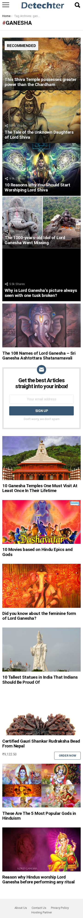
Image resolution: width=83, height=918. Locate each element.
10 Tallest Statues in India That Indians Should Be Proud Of (40, 680)
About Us (21, 908)
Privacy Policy (60, 908)
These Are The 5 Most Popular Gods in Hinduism (39, 816)
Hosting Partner (41, 912)
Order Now (67, 755)
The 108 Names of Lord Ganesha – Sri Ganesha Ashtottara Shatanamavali (38, 356)
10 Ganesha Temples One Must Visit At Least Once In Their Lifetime (39, 488)
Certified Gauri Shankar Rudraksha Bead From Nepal (41, 743)
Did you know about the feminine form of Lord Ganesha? (39, 616)
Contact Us (39, 908)
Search (77, 5)
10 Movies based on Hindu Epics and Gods (37, 552)
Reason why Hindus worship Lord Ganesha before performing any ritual (38, 879)
